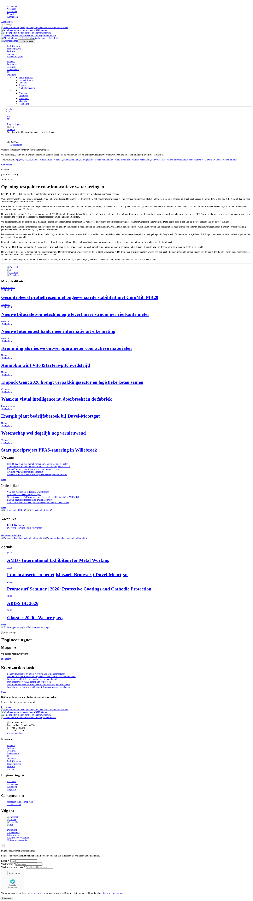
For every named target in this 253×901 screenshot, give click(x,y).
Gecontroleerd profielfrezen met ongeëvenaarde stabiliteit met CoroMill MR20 (43, 497)
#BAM (27, 159)
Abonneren (12, 6)
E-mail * (5, 861)
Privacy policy (13, 835)
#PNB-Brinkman (122, 159)
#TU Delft (207, 159)
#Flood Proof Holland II (51, 159)
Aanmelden (12, 17)
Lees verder (6, 164)
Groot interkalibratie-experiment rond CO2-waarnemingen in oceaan (38, 466)
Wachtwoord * (8, 864)
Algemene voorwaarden (18, 837)
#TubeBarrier (195, 159)
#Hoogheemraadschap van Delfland (96, 159)
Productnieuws (14, 48)
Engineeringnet (14, 124)
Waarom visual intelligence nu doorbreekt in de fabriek (32, 679)
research (11, 129)
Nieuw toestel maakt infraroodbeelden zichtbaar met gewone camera (38, 684)
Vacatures (11, 9)
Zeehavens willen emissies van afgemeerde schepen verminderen (37, 474)
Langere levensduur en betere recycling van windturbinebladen (36, 674)
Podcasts (11, 51)
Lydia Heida (16, 144)
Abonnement (7, 21)
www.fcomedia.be (15, 733)
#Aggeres (18, 159)
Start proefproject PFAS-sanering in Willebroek (29, 682)
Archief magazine (15, 56)
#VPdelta (217, 159)
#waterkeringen (230, 159)
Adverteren (12, 11)
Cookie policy (13, 832)
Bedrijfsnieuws (14, 46)
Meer (3, 479)
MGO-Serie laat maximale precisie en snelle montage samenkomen (38, 502)
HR (8, 72)
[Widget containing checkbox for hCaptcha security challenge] (12, 879)
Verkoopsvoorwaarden (17, 840)
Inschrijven (6, 707)
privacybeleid (37, 893)
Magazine (11, 14)
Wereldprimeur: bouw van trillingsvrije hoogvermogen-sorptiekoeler (38, 687)
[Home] (8, 3)
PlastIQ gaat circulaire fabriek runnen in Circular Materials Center (37, 464)
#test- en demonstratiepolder (175, 159)
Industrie (11, 61)
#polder (135, 159)
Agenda (10, 54)
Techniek (11, 67)
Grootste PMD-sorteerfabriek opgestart (25, 472)
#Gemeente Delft (71, 159)
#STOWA (156, 159)
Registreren (7, 898)
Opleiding (11, 74)
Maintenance (13, 69)
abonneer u (6, 659)
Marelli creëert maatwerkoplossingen (24, 494)
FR (9, 111)
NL (10, 109)
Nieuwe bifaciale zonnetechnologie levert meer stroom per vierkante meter (41, 676)
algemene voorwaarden (113, 893)
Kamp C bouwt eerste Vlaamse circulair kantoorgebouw (33, 469)
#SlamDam (145, 159)
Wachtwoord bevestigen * (13, 867)
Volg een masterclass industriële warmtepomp (28, 492)
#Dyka (35, 159)
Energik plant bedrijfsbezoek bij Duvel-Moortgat (29, 500)
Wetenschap (12, 64)
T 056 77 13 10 (14, 804)
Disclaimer (12, 830)
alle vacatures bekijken (11, 535)
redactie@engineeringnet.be (20, 802)
